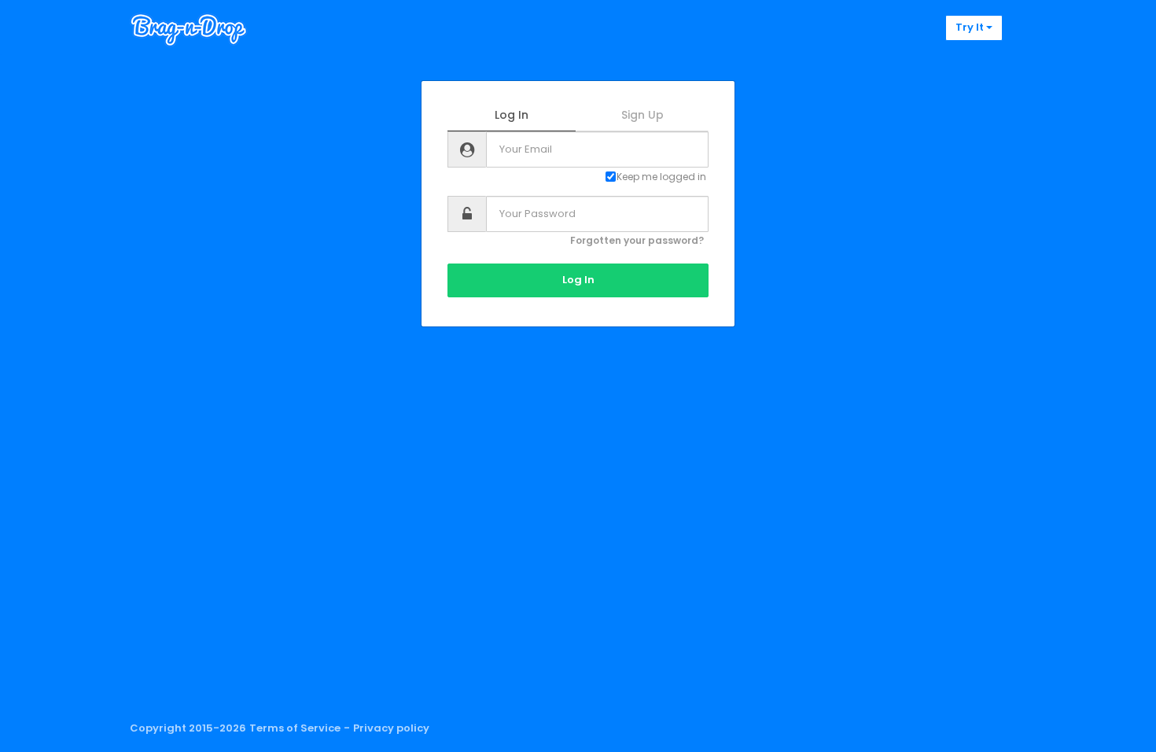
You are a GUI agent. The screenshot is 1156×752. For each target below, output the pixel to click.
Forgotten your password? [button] (637, 240)
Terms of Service (295, 728)
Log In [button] (578, 279)
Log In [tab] (511, 115)
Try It (970, 27)
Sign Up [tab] (642, 115)
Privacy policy (391, 728)
